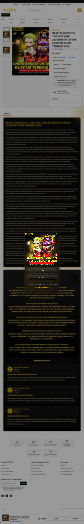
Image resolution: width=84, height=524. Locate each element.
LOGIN (42, 271)
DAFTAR (42, 277)
